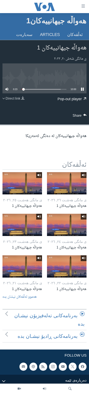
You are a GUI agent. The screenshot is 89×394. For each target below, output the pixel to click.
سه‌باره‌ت (24, 34)
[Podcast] (33, 367)
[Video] (19, 389)
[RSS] (43, 367)
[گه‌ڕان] (70, 389)
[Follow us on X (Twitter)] (73, 367)
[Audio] (44, 389)
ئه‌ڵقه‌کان (75, 34)
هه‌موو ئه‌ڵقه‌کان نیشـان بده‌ (19, 297)
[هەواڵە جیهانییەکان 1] (67, 183)
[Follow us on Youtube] (63, 367)
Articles (50, 34)
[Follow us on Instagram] (53, 367)
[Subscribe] (23, 367)
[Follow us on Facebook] (83, 367)
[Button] (80, 116)
